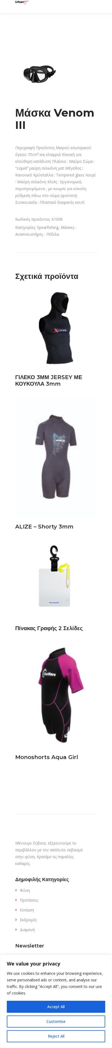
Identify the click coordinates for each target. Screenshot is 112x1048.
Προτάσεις (29, 900)
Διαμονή (27, 929)
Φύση (25, 890)
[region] (56, 1001)
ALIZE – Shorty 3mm (44, 526)
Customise (56, 1021)
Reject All (56, 1036)
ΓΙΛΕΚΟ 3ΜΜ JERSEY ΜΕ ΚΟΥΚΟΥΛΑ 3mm (48, 380)
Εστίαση (27, 910)
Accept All (56, 1006)
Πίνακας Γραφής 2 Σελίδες (49, 628)
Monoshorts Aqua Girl (46, 757)
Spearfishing (47, 227)
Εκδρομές (28, 919)
